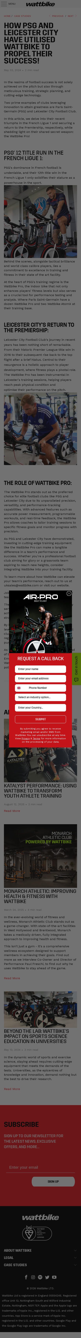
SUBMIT (40, 719)
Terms (36, 738)
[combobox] (21, 688)
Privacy (26, 738)
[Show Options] (62, 697)
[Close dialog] (69, 593)
